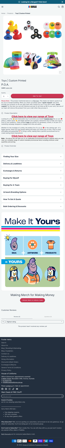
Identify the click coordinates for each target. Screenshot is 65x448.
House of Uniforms (29, 445)
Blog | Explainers (7, 351)
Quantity (3, 92)
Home (3, 13)
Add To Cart (37, 96)
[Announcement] (32, 2)
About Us (4, 345)
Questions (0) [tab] (48, 316)
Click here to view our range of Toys (32, 136)
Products (10, 13)
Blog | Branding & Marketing (11, 348)
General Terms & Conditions (11, 367)
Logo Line (9, 88)
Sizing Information (7, 359)
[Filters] (3, 321)
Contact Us (5, 354)
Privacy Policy (6, 370)
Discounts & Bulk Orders (9, 362)
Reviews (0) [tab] (17, 316)
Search (3, 343)
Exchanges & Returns (8, 365)
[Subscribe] (62, 396)
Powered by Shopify (41, 445)
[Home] (32, 7)
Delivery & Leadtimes (8, 356)
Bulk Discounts (6, 434)
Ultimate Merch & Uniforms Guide (32, 300)
